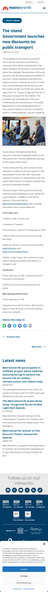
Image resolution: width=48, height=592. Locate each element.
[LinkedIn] (20, 326)
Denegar (24, 576)
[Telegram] (25, 326)
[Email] (30, 326)
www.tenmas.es (9, 248)
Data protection (28, 589)
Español (29, 2)
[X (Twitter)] (27, 490)
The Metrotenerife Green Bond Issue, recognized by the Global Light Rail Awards (22, 404)
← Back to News (12, 20)
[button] (44, 544)
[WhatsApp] (4, 326)
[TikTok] (40, 490)
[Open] (44, 8)
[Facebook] (9, 326)
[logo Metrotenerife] (16, 8)
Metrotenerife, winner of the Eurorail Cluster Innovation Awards (21, 434)
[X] (14, 326)
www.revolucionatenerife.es (15, 203)
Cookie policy (17, 589)
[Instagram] (14, 490)
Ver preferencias (24, 582)
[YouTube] (20, 490)
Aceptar (24, 569)
